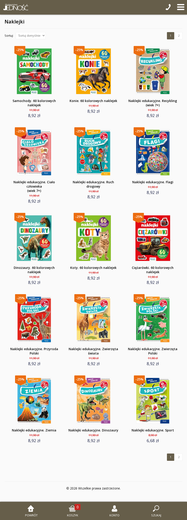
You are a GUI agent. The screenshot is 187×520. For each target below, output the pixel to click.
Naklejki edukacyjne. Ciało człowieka (34, 186)
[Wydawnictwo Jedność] (15, 7)
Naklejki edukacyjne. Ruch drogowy (93, 184)
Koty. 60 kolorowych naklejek (93, 267)
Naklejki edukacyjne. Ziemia (34, 430)
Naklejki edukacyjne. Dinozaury (93, 430)
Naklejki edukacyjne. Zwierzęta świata (93, 351)
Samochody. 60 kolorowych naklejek (34, 103)
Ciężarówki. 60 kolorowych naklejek (153, 269)
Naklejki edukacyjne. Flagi (152, 182)
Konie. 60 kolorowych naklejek (93, 101)
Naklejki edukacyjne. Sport (153, 430)
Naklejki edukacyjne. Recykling (152, 103)
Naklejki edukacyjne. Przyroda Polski (34, 351)
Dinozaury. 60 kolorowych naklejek (34, 269)
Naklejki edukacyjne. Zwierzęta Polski (152, 351)
